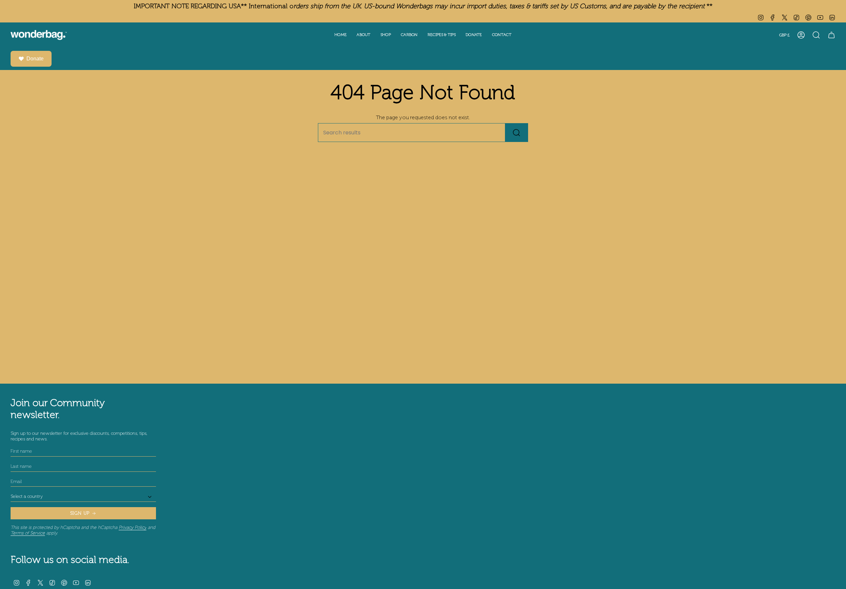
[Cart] (831, 35)
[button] (364, 35)
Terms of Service (28, 533)
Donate (35, 58)
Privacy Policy (132, 527)
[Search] (516, 132)
